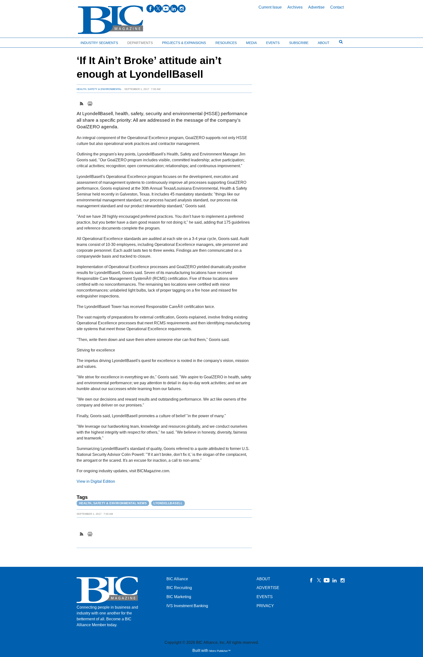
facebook (150, 8)
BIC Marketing (178, 597)
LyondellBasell (167, 503)
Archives (295, 7)
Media (251, 43)
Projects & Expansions (184, 43)
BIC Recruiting (179, 588)
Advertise (316, 7)
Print (90, 104)
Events (273, 43)
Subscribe (298, 43)
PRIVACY (265, 606)
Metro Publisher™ (220, 650)
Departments (140, 43)
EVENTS (265, 597)
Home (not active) (14, 41)
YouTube (327, 580)
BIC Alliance (177, 579)
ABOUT (263, 579)
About (323, 43)
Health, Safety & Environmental (99, 89)
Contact (337, 7)
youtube (166, 8)
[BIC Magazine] (110, 20)
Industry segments (99, 43)
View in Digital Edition (96, 481)
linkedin (174, 8)
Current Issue (270, 7)
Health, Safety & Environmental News (113, 503)
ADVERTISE (268, 588)
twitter (158, 8)
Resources (226, 43)
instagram (182, 8)
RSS (82, 104)
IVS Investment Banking (187, 606)
